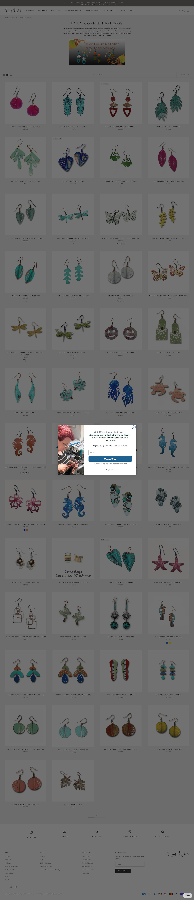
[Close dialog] (134, 427)
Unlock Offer (110, 458)
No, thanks (110, 469)
